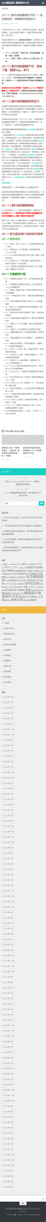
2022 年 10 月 (9, 907)
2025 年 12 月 (9, 729)
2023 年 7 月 (8, 859)
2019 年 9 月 (8, 1106)
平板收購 (10, 587)
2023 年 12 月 (9, 832)
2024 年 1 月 (8, 826)
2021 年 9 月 (8, 977)
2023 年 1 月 (8, 891)
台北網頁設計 (19, 177)
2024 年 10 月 (9, 778)
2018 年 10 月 (9, 1165)
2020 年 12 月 (9, 1025)
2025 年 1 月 (8, 767)
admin (6, 23)
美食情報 (7, 677)
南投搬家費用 (19, 571)
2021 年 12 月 (9, 961)
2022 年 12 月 (9, 896)
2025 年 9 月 (8, 740)
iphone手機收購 (11, 564)
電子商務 (7, 682)
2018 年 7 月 (8, 1182)
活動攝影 (7, 650)
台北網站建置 (11, 577)
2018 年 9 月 (8, 1171)
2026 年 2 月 (8, 719)
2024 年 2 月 (8, 821)
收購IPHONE (33, 587)
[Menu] (43, 3)
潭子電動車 (19, 590)
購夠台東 (8, 600)
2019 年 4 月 (8, 1133)
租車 (27, 590)
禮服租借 (7, 661)
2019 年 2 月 (8, 1144)
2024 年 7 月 (8, 794)
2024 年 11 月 (9, 772)
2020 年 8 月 (8, 1047)
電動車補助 (6, 183)
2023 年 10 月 (9, 842)
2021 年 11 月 (9, 966)
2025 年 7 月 (8, 751)
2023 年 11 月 (9, 837)
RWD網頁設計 (31, 564)
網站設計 (7, 593)
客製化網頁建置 (10, 645)
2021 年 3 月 (8, 1009)
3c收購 (4, 564)
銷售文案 (17, 600)
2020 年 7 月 (8, 1052)
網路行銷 (7, 666)
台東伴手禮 (7, 584)
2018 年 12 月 (9, 1155)
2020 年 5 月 (8, 1063)
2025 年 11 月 (9, 735)
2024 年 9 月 (8, 783)
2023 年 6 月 (8, 864)
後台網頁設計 (18, 587)
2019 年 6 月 (8, 1122)
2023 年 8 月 (8, 853)
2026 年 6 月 (8, 708)
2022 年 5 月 (8, 934)
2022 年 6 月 (8, 929)
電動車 (33, 600)
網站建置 (34, 590)
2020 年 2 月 (8, 1079)
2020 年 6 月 (8, 1058)
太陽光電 (40, 141)
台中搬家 (35, 163)
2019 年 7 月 (8, 1117)
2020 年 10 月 (9, 1036)
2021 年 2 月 (8, 1015)
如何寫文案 (32, 583)
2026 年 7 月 (8, 702)
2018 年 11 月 (9, 1160)
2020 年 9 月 (8, 1042)
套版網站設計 (9, 634)
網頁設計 (8, 149)
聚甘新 (38, 597)
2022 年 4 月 (8, 939)
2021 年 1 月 (8, 1020)
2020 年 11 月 (9, 1031)
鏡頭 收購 (26, 600)
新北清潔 (9, 590)
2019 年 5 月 (8, 1128)
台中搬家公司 (32, 155)
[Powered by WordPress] (15, 1214)
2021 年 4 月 (8, 1004)
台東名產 (13, 584)
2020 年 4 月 (8, 1068)
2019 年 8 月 (8, 1112)
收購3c (26, 587)
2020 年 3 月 (8, 1074)
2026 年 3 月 (8, 713)
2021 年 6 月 (8, 993)
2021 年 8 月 (8, 982)
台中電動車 (31, 129)
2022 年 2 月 (8, 950)
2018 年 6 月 (8, 1187)
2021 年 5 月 (8, 998)
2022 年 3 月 (8, 945)
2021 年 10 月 (9, 972)
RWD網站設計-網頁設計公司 (15, 3)
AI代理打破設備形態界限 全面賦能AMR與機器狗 (22, 526)
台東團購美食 (20, 584)
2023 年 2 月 (8, 885)
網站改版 (40, 590)
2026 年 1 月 (8, 724)
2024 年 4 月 (8, 810)
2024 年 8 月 (8, 789)
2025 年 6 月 (8, 756)
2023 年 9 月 (8, 848)
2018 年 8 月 (8, 1176)
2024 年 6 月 (8, 799)
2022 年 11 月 (9, 902)
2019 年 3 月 (8, 1138)
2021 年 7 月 (8, 988)
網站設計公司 (18, 594)
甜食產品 (7, 655)
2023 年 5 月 (8, 869)
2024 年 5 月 (8, 805)
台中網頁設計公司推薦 (25, 574)
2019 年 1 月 (8, 1149)
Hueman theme (35, 1215)
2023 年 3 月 (8, 880)
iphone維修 (18, 135)
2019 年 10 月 (9, 1101)
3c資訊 (6, 623)
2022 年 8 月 (8, 918)
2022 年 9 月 (8, 912)
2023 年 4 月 (8, 875)
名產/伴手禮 (8, 628)
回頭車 (34, 149)
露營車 (37, 169)
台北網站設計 (21, 577)
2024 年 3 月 (8, 815)
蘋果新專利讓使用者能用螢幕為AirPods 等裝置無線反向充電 (32, 450)
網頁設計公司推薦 (27, 597)
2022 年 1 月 (8, 955)
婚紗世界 (7, 639)
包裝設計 (30, 567)
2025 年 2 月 (8, 762)
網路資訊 (5, 9)
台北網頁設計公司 (14, 580)
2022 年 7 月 (8, 923)
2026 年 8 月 (8, 697)
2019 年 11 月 (9, 1095)
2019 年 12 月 (9, 1090)
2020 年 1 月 (8, 1085)
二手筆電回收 (21, 568)
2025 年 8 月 (8, 745)
